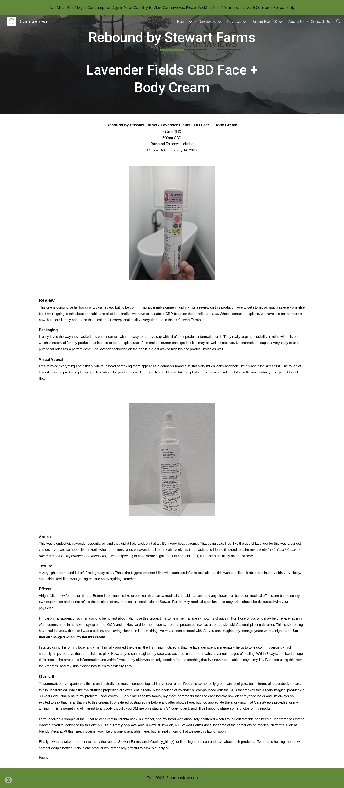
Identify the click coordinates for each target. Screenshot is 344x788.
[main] (172, 64)
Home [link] (182, 21)
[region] (172, 7)
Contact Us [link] (320, 21)
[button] (338, 21)
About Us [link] (296, 21)
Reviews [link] (234, 21)
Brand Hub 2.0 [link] (264, 21)
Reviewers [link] (207, 21)
